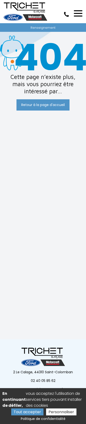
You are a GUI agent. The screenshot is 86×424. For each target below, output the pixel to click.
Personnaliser (61, 412)
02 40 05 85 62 (43, 380)
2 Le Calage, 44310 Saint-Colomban (43, 372)
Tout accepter (27, 412)
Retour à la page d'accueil (43, 104)
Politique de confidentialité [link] (43, 418)
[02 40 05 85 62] (67, 14)
